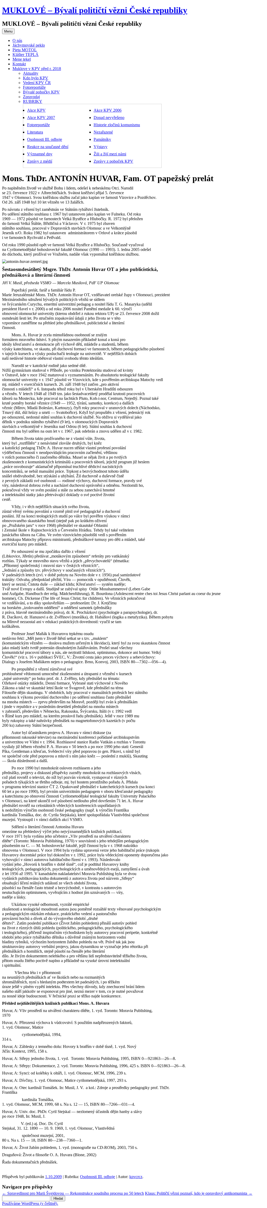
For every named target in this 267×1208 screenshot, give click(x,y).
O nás (17, 40)
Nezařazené (103, 132)
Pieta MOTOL (25, 50)
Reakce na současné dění (47, 146)
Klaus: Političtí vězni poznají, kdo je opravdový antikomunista (198, 1193)
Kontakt (19, 64)
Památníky (102, 139)
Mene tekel (22, 59)
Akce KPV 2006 (108, 110)
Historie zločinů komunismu (117, 125)
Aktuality (30, 73)
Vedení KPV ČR (37, 82)
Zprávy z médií (39, 161)
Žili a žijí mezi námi (110, 154)
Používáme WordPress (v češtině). (30, 1203)
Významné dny (39, 154)
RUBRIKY (32, 101)
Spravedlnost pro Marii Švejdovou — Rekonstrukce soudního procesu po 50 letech (73, 1193)
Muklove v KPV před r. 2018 (37, 68)
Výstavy (100, 146)
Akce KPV (36, 110)
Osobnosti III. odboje (44, 139)
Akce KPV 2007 (41, 117)
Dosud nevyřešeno (109, 117)
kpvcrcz (135, 1176)
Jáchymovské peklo (29, 45)
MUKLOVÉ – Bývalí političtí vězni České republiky (94, 10)
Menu (8, 31)
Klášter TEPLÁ (26, 54)
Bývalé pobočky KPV (41, 92)
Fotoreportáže (34, 87)
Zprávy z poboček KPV (113, 161)
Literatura (35, 132)
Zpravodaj (31, 96)
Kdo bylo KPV (35, 78)
